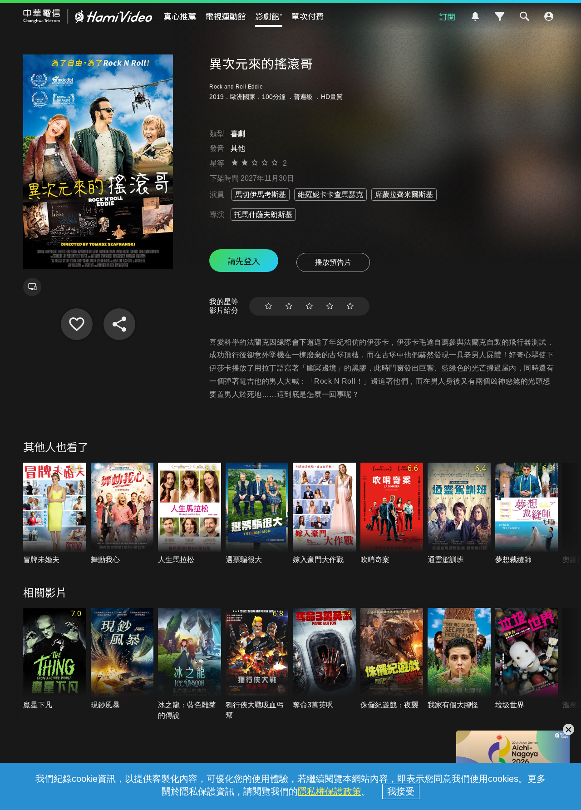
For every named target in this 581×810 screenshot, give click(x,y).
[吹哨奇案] (391, 514)
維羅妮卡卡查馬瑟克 (330, 194)
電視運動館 (225, 16)
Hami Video (88, 16)
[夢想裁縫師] (526, 514)
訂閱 (447, 16)
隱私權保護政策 (329, 791)
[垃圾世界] (526, 659)
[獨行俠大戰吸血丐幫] (257, 664)
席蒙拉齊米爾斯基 (404, 194)
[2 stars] (289, 306)
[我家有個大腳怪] (459, 659)
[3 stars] (309, 306)
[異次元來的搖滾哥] (77, 324)
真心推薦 (179, 16)
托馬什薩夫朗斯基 (263, 214)
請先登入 (243, 261)
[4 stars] (330, 306)
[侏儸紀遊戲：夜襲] (391, 659)
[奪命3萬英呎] (324, 659)
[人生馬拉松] (189, 514)
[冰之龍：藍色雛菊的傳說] (189, 664)
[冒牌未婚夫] (54, 514)
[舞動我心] (122, 514)
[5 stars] (350, 306)
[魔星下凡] (54, 659)
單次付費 (307, 16)
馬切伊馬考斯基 (260, 194)
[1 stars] (268, 306)
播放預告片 (333, 262)
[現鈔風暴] (122, 659)
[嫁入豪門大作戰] (324, 514)
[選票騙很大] (257, 514)
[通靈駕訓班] (459, 514)
